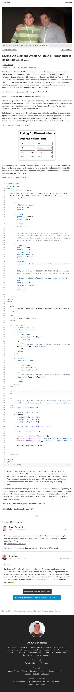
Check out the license (36, 503)
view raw (69, 464)
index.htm (5, 464)
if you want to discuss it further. (37, 597)
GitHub (19, 464)
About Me (42, 671)
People (62, 671)
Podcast (25, 671)
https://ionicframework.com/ (15, 544)
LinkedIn (35, 663)
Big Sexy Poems (19, 681)
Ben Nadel (8, 65)
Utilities (28, 674)
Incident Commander (51, 681)
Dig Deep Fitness (34, 681)
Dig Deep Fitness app (58, 77)
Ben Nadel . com (8, 2)
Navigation (68, 2)
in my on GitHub (24, 92)
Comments (32, 68)
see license (55, 611)
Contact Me (53, 671)
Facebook (45, 663)
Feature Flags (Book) (36, 684)
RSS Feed (45, 674)
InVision (36, 674)
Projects (33, 671)
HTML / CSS (23, 68)
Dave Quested (16, 527)
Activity (17, 671)
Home (9, 671)
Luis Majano (44, 46)
